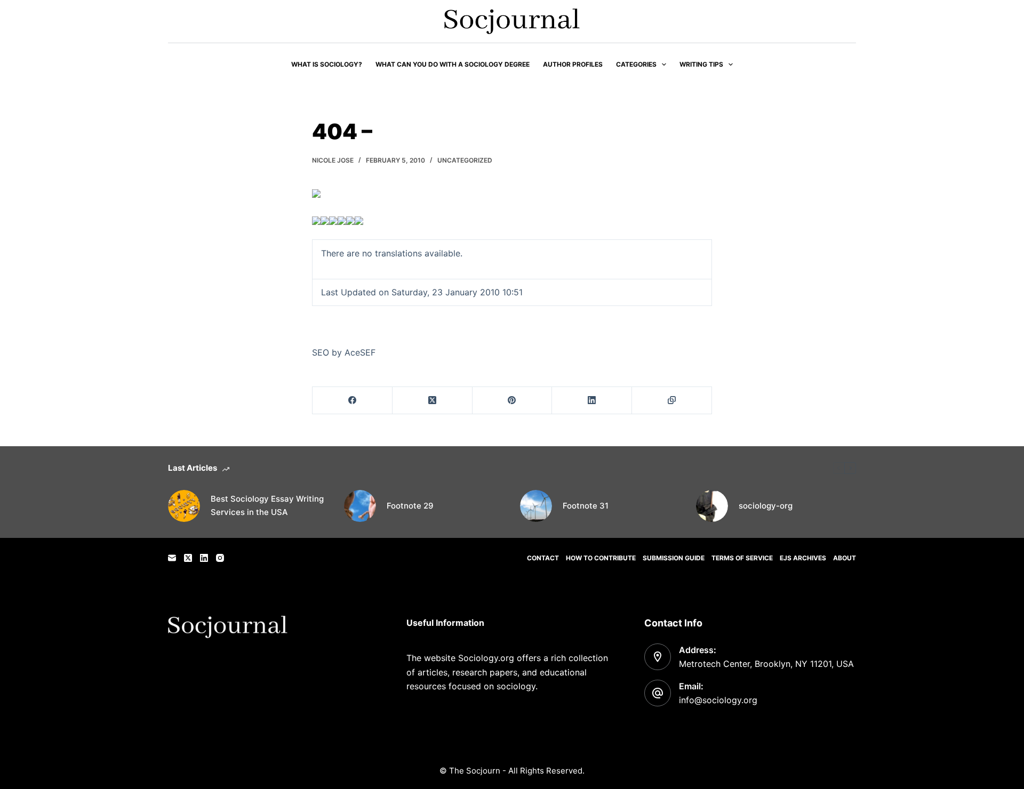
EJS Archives (803, 558)
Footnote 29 (410, 506)
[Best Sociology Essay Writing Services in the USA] (184, 506)
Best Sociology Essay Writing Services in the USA (267, 505)
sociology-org (766, 506)
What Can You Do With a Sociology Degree (452, 64)
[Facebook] (353, 400)
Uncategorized (464, 160)
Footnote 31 (586, 506)
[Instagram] (220, 558)
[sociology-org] (712, 506)
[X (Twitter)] (433, 400)
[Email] (172, 558)
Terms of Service (742, 558)
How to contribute (601, 558)
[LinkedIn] (592, 400)
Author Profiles (573, 64)
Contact (543, 558)
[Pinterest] (513, 400)
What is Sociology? (326, 64)
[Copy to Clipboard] (672, 400)
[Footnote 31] (536, 506)
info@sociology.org (718, 700)
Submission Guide (674, 558)
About (844, 558)
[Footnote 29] (360, 506)
